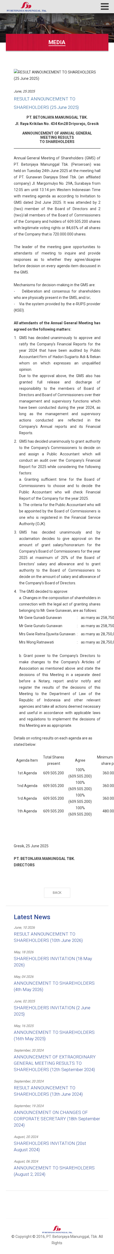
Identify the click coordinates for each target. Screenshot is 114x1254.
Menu (105, 6)
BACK (57, 893)
